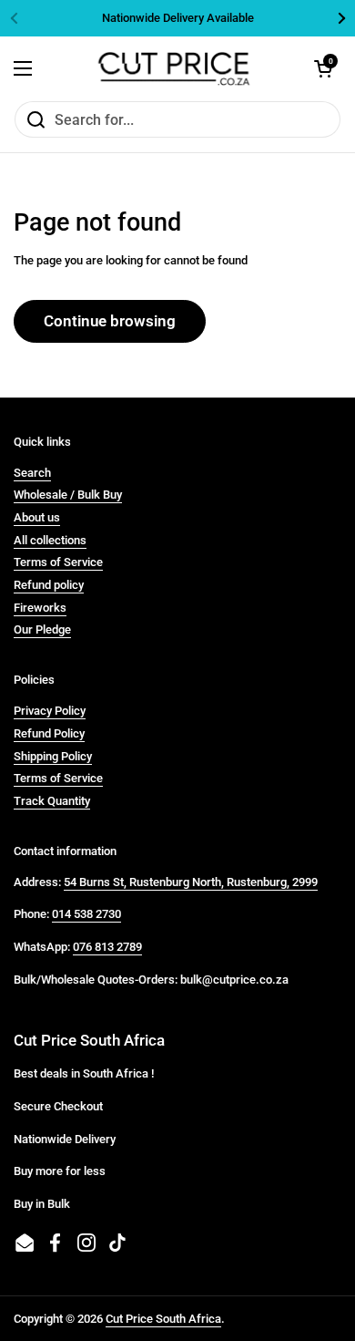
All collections (50, 540)
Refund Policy (49, 733)
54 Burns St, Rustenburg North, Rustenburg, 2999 (191, 882)
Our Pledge (42, 629)
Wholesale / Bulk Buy (68, 494)
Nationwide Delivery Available (178, 18)
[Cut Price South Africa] (173, 68)
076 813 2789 (107, 947)
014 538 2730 (86, 914)
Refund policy (49, 585)
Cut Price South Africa (163, 1319)
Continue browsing (110, 321)
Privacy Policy (50, 710)
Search (32, 473)
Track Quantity (52, 801)
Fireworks (40, 607)
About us (37, 517)
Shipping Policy (53, 756)
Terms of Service (58, 562)
